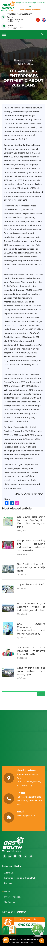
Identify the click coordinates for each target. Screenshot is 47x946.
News (30, 60)
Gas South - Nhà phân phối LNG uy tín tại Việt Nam (31, 567)
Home (17, 60)
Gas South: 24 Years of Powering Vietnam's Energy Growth (31, 651)
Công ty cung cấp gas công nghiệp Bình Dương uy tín (31, 671)
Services (8, 883)
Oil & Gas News (26, 64)
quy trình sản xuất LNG (30, 584)
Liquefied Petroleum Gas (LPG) (19, 878)
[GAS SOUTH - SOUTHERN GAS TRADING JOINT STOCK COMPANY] (8, 6)
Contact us (9, 902)
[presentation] (39, 694)
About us (8, 873)
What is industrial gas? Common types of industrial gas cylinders (31, 607)
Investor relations (13, 897)
